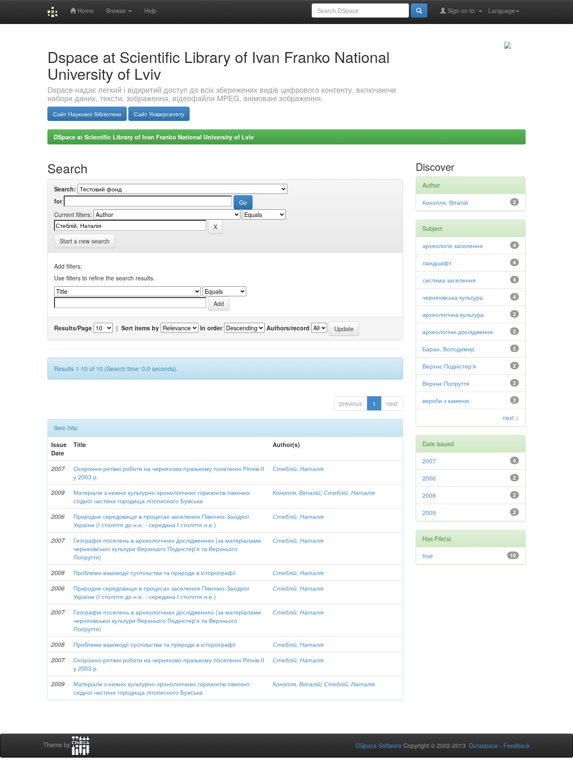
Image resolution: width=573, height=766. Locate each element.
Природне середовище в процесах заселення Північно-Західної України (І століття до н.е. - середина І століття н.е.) (161, 520)
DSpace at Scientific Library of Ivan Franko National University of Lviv (154, 137)
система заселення (449, 280)
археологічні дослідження (457, 331)
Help (150, 10)
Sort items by (140, 328)
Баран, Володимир (448, 349)
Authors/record (288, 328)
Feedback (516, 745)
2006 (429, 478)
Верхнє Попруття (445, 383)
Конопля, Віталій (296, 492)
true (427, 556)
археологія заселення (452, 245)
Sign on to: (462, 10)
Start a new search (84, 241)
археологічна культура (453, 314)
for (58, 201)
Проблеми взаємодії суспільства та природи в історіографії (154, 572)
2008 (429, 495)
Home (85, 10)
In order (211, 328)
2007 (429, 461)
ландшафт (436, 263)
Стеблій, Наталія (298, 468)
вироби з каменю (445, 400)
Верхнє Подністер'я (449, 366)
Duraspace (483, 745)
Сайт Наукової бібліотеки (87, 114)
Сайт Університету (159, 114)
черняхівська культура (452, 297)
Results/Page (73, 328)
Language (501, 10)
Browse (117, 10)
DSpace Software (379, 745)
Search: (65, 189)
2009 (429, 512)
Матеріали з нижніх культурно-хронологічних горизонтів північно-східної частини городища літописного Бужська (162, 496)
